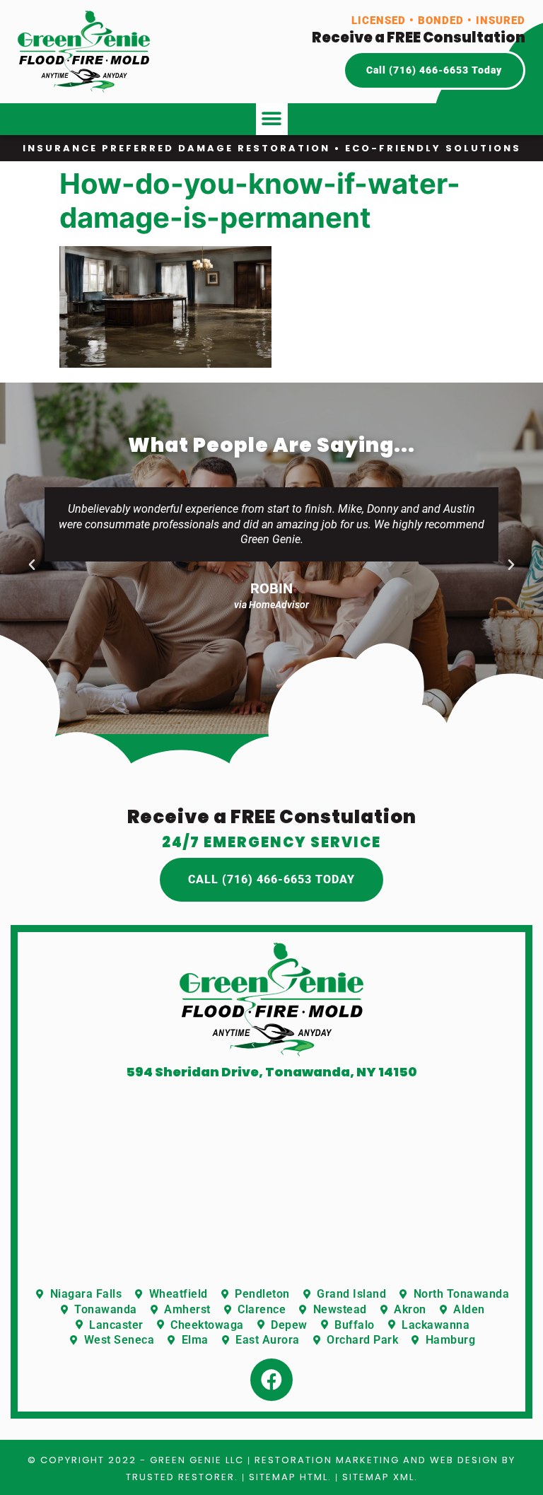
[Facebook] (271, 1380)
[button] (272, 119)
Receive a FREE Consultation (418, 37)
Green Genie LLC (197, 1460)
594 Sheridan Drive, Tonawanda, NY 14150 (271, 1072)
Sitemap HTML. (290, 1477)
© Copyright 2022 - (89, 1460)
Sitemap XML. (380, 1477)
